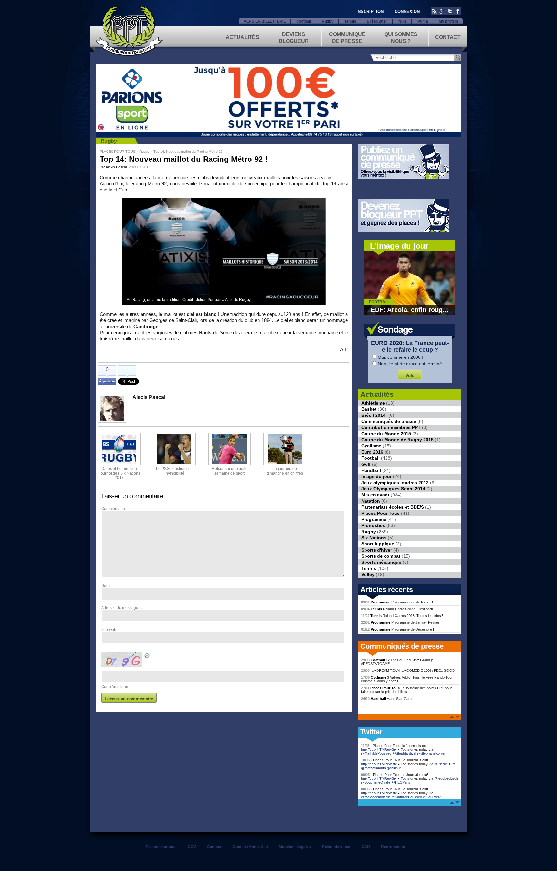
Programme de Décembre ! (397, 629)
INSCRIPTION (370, 11)
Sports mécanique (381, 562)
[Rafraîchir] (147, 656)
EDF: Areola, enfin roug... (409, 309)
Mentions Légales (295, 847)
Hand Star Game (387, 698)
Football (304, 21)
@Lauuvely (432, 797)
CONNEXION (407, 11)
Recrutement (393, 847)
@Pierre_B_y (444, 764)
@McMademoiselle (376, 797)
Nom (105, 585)
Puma (422, 21)
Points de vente (336, 847)
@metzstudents (373, 768)
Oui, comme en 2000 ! (400, 357)
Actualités (242, 37)
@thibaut (394, 768)
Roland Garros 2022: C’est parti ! (398, 609)
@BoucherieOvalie (375, 782)
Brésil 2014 (377, 21)
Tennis (350, 21)
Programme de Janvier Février (400, 622)
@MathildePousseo (376, 753)
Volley (368, 574)
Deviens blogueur (294, 37)
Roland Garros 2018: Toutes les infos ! (402, 616)
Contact (448, 37)
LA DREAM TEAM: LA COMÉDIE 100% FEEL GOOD (408, 670)
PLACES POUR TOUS (117, 151)
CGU (365, 847)
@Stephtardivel (404, 753)
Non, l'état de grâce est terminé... (412, 363)
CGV (192, 847)
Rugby (328, 21)
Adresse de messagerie (122, 607)
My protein (448, 21)
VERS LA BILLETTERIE (265, 21)
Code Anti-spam (115, 686)
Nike (402, 21)
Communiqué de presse (347, 37)
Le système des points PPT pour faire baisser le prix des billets (406, 690)
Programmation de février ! (397, 602)
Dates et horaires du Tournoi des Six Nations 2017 (119, 473)
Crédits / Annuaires (250, 847)
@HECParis (400, 782)
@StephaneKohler (431, 753)
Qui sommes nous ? (400, 37)
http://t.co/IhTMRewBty (379, 749)
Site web (108, 629)
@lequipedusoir (446, 778)
